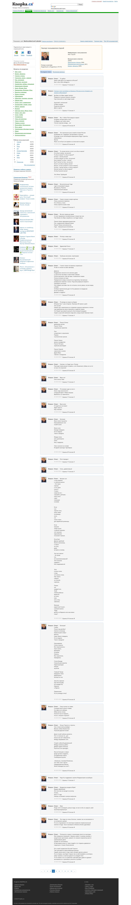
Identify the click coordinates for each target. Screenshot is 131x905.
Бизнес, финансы (20, 74)
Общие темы (19, 100)
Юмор (17, 131)
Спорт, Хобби (19, 115)
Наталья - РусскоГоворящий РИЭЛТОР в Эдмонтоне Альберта (27, 260)
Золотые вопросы (20, 135)
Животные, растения (21, 82)
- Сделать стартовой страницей (93, 890)
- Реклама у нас (89, 884)
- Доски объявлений (55, 886)
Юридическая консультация (23, 133)
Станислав (20, 162)
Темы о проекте (19, 121)
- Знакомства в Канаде (55, 884)
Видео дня (51, 11)
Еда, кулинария (19, 80)
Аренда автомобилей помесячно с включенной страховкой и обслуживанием (27, 213)
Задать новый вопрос (86, 41)
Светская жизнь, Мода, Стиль (23, 110)
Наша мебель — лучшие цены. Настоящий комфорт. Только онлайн (27, 197)
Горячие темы (98, 41)
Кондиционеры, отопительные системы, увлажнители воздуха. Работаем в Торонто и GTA (27, 188)
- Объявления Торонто (20, 892)
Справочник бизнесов (39, 11)
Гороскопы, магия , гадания (23, 78)
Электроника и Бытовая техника (24, 129)
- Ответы (16, 888)
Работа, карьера (20, 106)
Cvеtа (18, 153)
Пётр (18, 146)
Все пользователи (29, 165)
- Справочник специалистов (22, 890)
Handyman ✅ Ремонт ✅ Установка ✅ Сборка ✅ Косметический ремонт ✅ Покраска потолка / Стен (27, 250)
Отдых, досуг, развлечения (23, 102)
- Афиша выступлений (55, 888)
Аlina (18, 144)
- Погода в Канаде (54, 890)
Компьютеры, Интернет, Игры (23, 90)
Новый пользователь (108, 1)
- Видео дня (17, 886)
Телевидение (19, 117)
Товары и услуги (20, 123)
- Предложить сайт (89, 892)
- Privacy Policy (88, 893)
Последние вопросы (59, 72)
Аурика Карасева (22, 151)
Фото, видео (18, 127)
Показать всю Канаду (47, 41)
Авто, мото (18, 72)
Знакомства (60, 11)
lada (18, 155)
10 (71, 871)
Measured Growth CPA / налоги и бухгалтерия (27, 220)
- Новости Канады (19, 884)
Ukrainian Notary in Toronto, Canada (25, 204)
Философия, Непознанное (22, 125)
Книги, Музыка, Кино (21, 88)
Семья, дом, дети (20, 113)
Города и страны (20, 76)
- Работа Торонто (54, 892)
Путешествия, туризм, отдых (23, 104)
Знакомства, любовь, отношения (24, 84)
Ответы (28, 10)
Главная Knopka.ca (18, 11)
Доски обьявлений (71, 11)
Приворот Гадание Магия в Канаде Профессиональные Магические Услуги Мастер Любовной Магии (27, 240)
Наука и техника (19, 94)
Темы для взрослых (20, 119)
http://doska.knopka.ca (20, 64)
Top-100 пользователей (111, 41)
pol (18, 148)
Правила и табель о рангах (22, 169)
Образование (19, 96)
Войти (116, 1)
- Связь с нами (88, 886)
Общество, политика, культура (24, 98)
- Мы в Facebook (89, 888)
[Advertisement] (65, 26)
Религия (17, 108)
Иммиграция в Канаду (21, 86)
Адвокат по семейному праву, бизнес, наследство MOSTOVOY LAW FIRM (27, 230)
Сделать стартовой (97, 1)
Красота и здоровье (20, 92)
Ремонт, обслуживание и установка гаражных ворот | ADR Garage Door (27, 268)
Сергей (19, 142)
